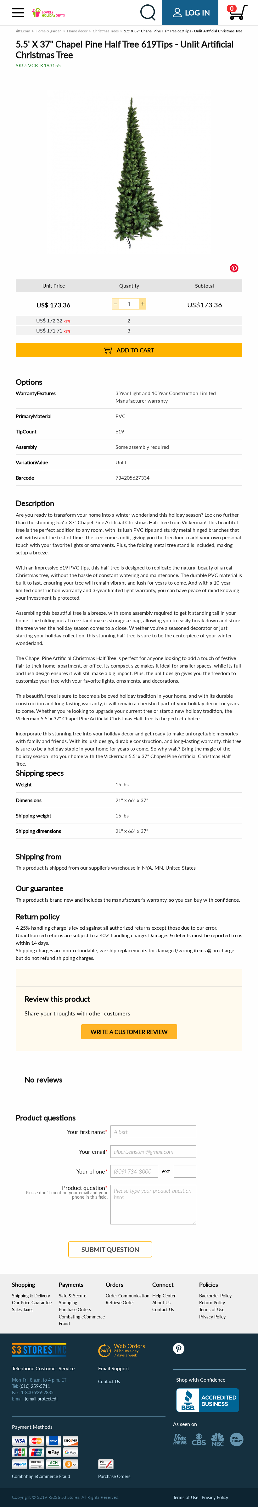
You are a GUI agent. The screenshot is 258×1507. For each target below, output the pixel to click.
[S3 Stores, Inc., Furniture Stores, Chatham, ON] (207, 1400)
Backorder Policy (215, 1295)
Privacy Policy (212, 1316)
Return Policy (212, 1302)
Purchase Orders (75, 1309)
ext (166, 1171)
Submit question (110, 1249)
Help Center (164, 1295)
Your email (92, 1151)
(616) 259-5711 (35, 1386)
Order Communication (127, 1295)
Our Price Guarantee (32, 1302)
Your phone (90, 1171)
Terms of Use (211, 1309)
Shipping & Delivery (31, 1295)
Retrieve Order (120, 1302)
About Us (161, 1302)
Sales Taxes (22, 1309)
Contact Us (163, 1309)
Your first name (86, 1131)
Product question (83, 1188)
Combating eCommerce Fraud (41, 1476)
